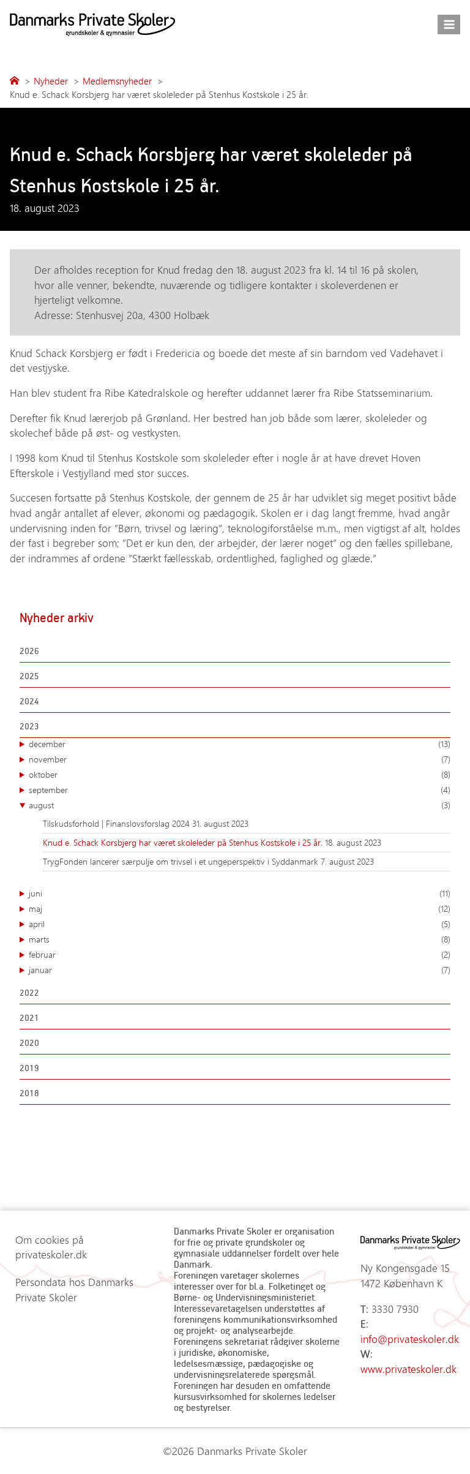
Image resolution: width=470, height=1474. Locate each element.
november (239, 759)
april (239, 924)
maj (239, 908)
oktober (239, 774)
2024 (29, 701)
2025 (29, 676)
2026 (29, 650)
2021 (29, 1017)
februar (239, 954)
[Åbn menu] (449, 24)
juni (239, 893)
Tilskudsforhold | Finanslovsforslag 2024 (117, 823)
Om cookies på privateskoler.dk (51, 1247)
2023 (29, 726)
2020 (29, 1042)
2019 (29, 1068)
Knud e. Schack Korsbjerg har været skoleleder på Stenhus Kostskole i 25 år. (184, 842)
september (239, 789)
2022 (29, 992)
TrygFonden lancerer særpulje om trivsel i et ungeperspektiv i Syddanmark (182, 861)
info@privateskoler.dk (409, 1338)
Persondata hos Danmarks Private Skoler (74, 1289)
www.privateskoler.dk (408, 1368)
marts (239, 939)
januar (239, 970)
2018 (29, 1093)
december (239, 744)
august (239, 805)
